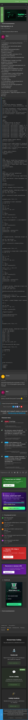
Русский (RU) (12, 625)
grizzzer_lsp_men (8, 434)
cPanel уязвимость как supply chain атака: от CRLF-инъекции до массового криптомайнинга (15, 444)
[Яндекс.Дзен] (19, 407)
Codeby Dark (4, 625)
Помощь (22, 627)
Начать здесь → (9, 485)
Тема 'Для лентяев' (8, 517)
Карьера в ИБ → (9, 572)
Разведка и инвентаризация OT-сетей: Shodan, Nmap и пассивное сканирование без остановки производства (15, 459)
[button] (2, 4)
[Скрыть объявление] (25, 9)
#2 (26, 380)
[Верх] (6, 629)
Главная (3, 630)
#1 (26, 41)
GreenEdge (12, 421)
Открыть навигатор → (14, 508)
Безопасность (15, 627)
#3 (26, 396)
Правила (9, 627)
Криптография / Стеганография (18, 434)
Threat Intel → (8, 557)
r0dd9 (6, 422)
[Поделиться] (24, 41)
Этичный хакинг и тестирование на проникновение (15, 447)
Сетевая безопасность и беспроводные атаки (13, 463)
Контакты (3, 627)
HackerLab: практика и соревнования (15, 422)
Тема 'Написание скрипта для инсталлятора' (15, 535)
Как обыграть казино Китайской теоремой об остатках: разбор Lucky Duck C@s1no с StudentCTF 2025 (15, 432)
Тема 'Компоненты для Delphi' (11, 540)
